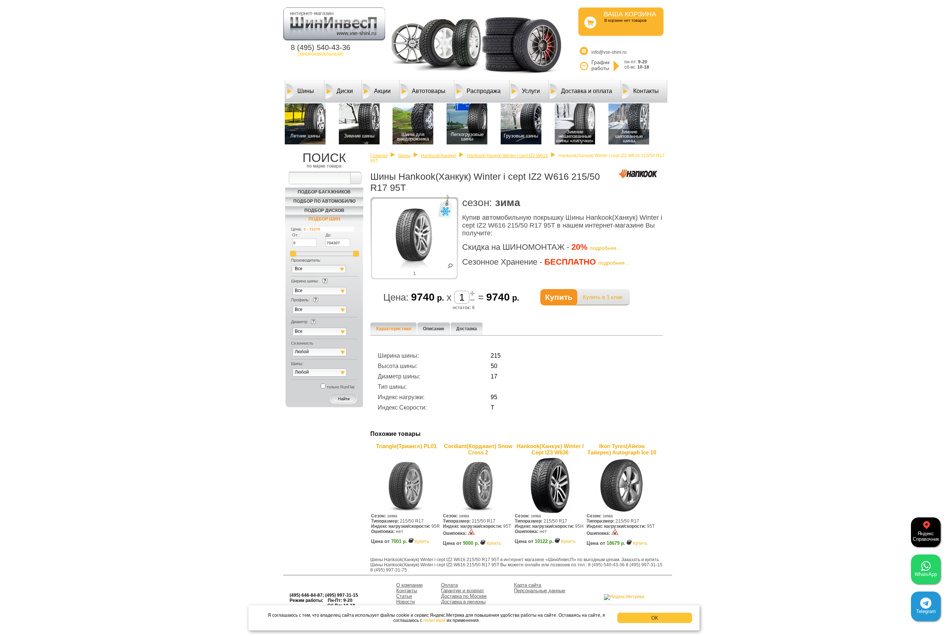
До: (328, 235)
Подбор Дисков (324, 210)
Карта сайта (527, 585)
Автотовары (428, 91)
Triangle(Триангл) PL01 (406, 446)
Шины (305, 91)
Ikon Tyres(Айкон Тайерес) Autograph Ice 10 (621, 449)
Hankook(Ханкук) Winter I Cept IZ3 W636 (550, 449)
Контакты (646, 91)
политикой (434, 620)
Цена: (296, 229)
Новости (405, 601)
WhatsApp (926, 574)
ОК (654, 618)
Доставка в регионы (463, 601)
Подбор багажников (324, 192)
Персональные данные (539, 590)
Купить (422, 541)
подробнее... (605, 248)
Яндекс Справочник (926, 536)
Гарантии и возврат (462, 590)
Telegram (926, 611)
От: (295, 235)
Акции (382, 91)
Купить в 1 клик (602, 297)
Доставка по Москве (464, 596)
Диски (345, 91)
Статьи (404, 596)
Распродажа (484, 91)
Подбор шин (324, 219)
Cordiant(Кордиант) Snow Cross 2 (478, 449)
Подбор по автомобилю (324, 201)
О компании (409, 585)
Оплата (449, 585)
